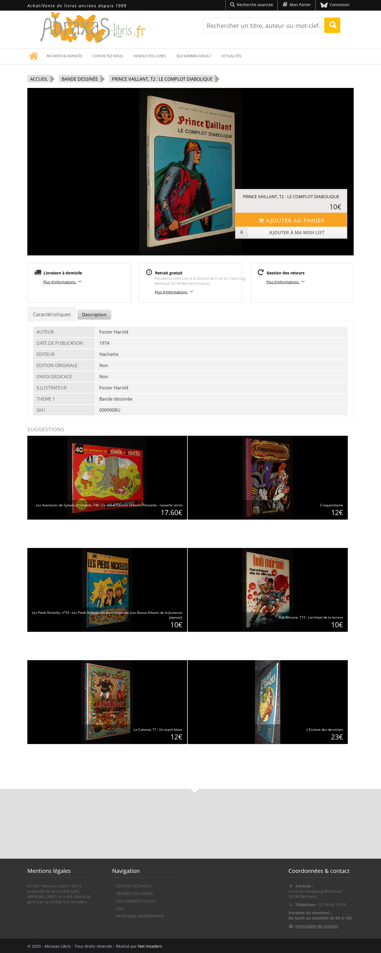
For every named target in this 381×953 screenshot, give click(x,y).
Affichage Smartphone (140, 916)
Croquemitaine (331, 505)
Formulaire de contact (316, 926)
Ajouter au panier (295, 220)
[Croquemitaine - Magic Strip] (268, 477)
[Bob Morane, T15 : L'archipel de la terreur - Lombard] (267, 589)
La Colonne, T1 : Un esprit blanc (158, 729)
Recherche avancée (64, 55)
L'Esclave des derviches (325, 729)
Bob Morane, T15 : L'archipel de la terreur (311, 617)
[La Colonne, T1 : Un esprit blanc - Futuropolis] (107, 701)
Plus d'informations (59, 281)
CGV (120, 908)
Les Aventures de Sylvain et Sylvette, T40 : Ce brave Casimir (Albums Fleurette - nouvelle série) (109, 505)
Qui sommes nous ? (194, 55)
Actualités (231, 55)
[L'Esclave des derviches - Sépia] (267, 701)
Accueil (39, 79)
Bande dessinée (80, 79)
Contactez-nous (108, 55)
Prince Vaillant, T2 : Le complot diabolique (162, 79)
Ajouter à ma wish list (296, 232)
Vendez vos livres (149, 55)
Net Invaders (150, 946)
